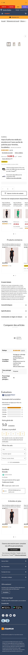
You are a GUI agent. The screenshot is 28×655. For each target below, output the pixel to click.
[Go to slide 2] (14, 44)
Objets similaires (19, 152)
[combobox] (15, 458)
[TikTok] (14, 615)
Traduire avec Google (8, 482)
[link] (7, 150)
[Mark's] (18, 6)
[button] (13, 275)
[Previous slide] (2, 3)
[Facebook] (3, 615)
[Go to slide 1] (9, 44)
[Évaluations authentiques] (9, 395)
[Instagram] (7, 615)
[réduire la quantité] (12, 189)
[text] (6, 224)
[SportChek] (11, 6)
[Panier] (26, 13)
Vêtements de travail (13, 21)
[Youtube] (10, 615)
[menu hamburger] (2, 14)
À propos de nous (5, 572)
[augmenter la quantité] (2, 189)
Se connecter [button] (14, 549)
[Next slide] (26, 3)
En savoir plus (5, 603)
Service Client (4, 561)
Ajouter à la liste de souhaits (15, 193)
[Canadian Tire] (4, 6)
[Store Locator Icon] (1, 10)
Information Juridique (6, 577)
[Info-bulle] (11, 159)
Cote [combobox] (4, 449)
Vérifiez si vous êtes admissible (13, 178)
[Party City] (25, 6)
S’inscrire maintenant (20, 555)
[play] (4, 3)
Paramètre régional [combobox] (7, 453)
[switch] (16, 338)
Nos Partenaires (5, 566)
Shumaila (5, 472)
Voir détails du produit (7, 152)
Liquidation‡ (4, 161)
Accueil (3, 21)
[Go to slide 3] (19, 44)
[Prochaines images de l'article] (25, 36)
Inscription (6, 592)
